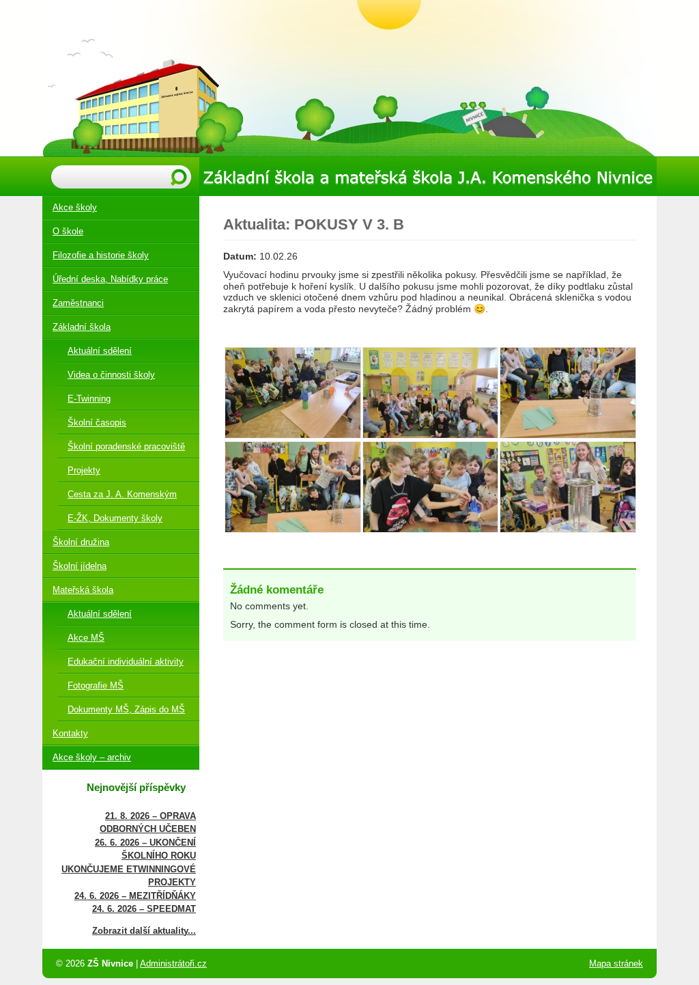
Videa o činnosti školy (111, 375)
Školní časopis (97, 422)
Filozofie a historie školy (101, 255)
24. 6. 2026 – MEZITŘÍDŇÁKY (135, 896)
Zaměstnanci (78, 303)
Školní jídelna (79, 566)
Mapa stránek (616, 963)
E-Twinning (89, 398)
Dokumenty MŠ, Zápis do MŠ (126, 709)
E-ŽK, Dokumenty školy (115, 518)
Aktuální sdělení (100, 351)
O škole (68, 231)
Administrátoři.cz (173, 963)
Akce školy (75, 207)
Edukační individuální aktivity (126, 661)
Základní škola (82, 327)
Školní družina (81, 542)
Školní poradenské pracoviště (126, 446)
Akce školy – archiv (92, 757)
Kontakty (70, 733)
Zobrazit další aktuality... (144, 931)
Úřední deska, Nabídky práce (110, 279)
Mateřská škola (83, 590)
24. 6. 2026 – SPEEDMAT (144, 909)
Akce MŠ (86, 638)
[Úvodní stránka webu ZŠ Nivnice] (349, 78)
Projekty (84, 470)
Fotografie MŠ (96, 685)
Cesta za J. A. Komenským (122, 494)
